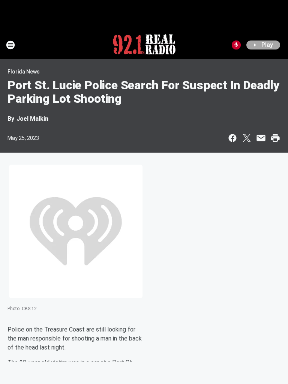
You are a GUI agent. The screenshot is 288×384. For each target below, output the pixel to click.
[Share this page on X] (247, 138)
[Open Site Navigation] (10, 45)
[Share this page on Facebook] (232, 138)
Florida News (24, 72)
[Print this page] (275, 138)
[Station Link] (144, 45)
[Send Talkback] (236, 45)
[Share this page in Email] (261, 138)
